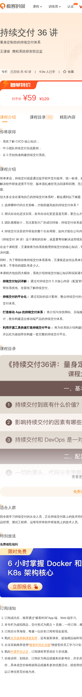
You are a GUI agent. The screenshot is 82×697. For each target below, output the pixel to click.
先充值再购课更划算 (24, 638)
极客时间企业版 (39, 644)
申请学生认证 (19, 651)
